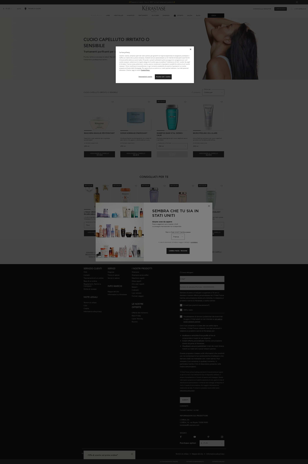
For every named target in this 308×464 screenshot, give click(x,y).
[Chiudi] (190, 49)
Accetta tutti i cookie (163, 77)
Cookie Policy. (145, 70)
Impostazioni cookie (145, 77)
